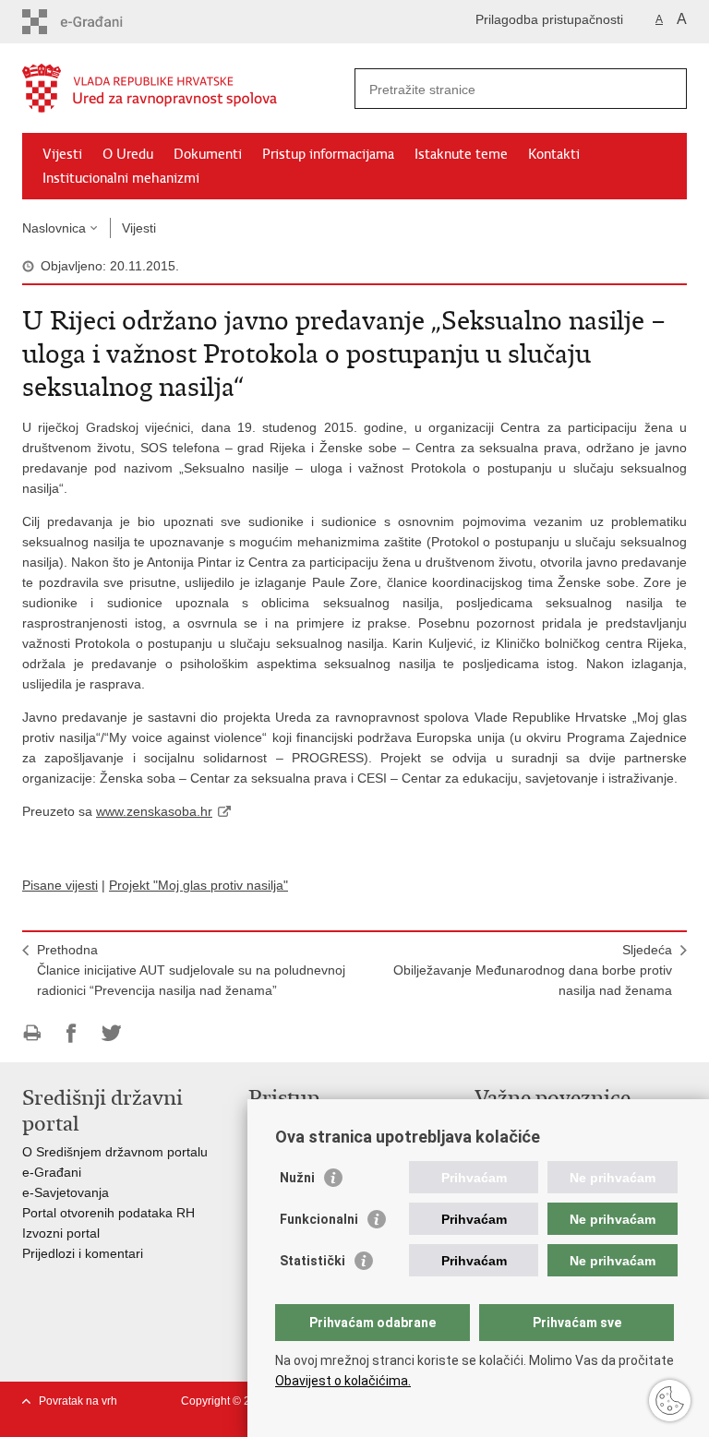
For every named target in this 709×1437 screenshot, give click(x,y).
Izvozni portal (61, 1233)
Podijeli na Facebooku (71, 1033)
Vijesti (62, 154)
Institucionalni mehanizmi (120, 178)
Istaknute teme (461, 154)
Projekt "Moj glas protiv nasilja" (198, 885)
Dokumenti (208, 154)
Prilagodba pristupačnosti (549, 19)
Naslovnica (54, 228)
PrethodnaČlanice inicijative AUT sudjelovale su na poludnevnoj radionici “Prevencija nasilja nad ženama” (191, 970)
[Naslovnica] (188, 89)
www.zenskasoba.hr (154, 811)
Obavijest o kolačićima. (343, 1380)
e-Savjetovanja (65, 1192)
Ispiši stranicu (32, 1033)
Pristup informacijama (328, 154)
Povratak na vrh (78, 1401)
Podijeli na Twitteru (111, 1033)
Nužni (297, 1177)
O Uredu (127, 154)
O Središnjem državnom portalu (115, 1151)
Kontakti (554, 154)
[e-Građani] (101, 21)
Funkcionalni (319, 1219)
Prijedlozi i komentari (82, 1253)
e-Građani (51, 1172)
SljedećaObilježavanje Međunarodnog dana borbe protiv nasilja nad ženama (532, 970)
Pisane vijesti (60, 885)
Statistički (312, 1260)
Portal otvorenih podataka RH (110, 1212)
